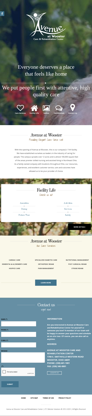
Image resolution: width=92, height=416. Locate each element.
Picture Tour (24, 215)
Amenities (24, 203)
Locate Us (54, 373)
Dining (24, 209)
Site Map (34, 398)
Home (23, 398)
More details (79, 227)
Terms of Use (48, 398)
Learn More (46, 283)
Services (68, 209)
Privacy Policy (65, 398)
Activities (68, 203)
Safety (68, 215)
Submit (10, 384)
